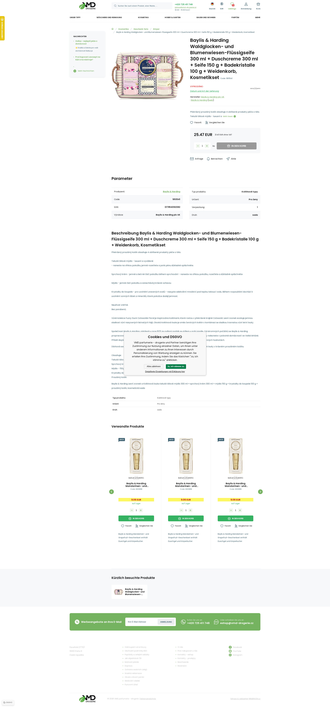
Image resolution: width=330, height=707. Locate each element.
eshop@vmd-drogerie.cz (185, 7)
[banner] (87, 6)
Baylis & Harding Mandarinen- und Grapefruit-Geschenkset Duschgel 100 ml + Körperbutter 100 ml (136, 484)
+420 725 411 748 (184, 4)
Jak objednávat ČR (133, 658)
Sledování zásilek (132, 680)
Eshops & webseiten (240, 698)
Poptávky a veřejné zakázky (137, 654)
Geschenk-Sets (141, 29)
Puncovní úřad (131, 684)
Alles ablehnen (154, 366)
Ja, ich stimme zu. (176, 366)
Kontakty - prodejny (187, 658)
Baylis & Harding (199, 100)
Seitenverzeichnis (148, 698)
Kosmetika (123, 29)
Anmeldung (166, 622)
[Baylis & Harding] (255, 92)
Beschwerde (183, 662)
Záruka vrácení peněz (134, 677)
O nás (180, 647)
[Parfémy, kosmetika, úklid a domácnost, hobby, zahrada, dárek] (113, 29)
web (211, 100)
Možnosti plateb (132, 662)
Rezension (182, 666)
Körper (156, 29)
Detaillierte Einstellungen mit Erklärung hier (165, 371)
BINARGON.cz (254, 698)
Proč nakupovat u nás (187, 651)
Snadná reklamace (133, 673)
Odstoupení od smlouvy (135, 647)
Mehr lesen (228, 116)
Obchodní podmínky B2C (136, 651)
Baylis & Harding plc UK (212, 96)
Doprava (128, 666)
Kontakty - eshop (185, 654)
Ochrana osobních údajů (136, 669)
